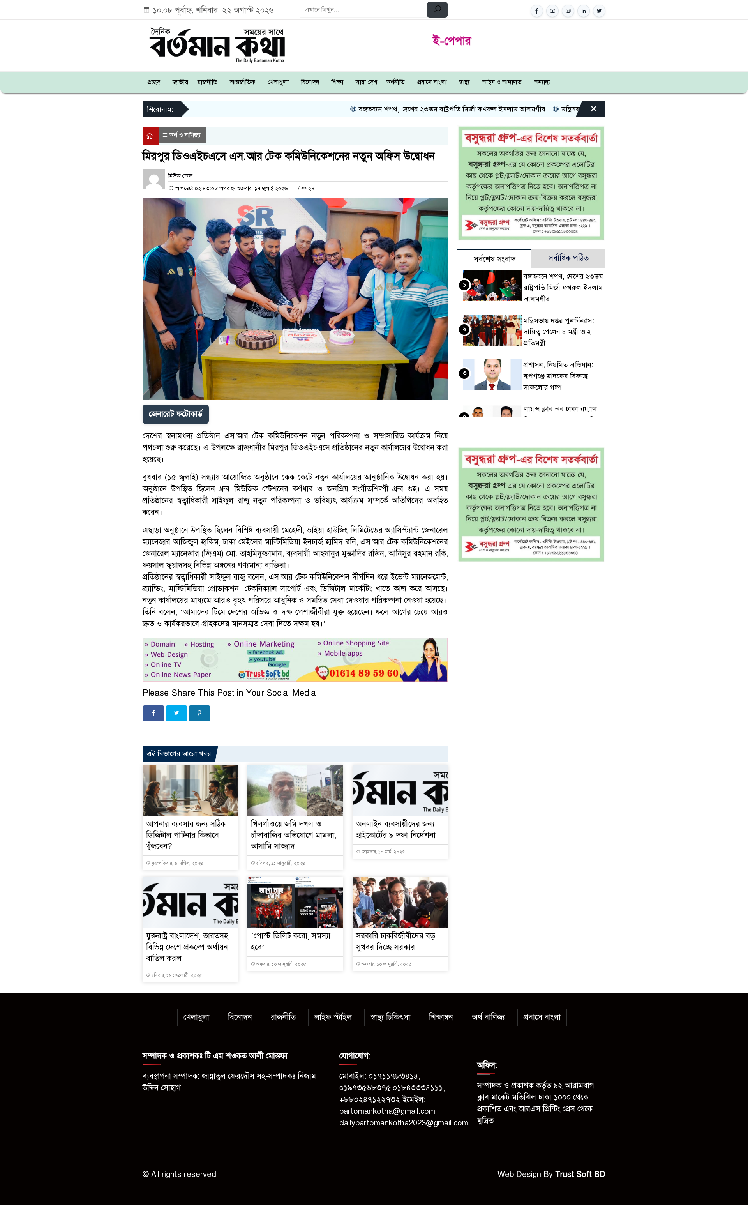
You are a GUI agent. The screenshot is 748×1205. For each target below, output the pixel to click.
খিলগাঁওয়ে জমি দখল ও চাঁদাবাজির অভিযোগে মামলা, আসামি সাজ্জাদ (293, 835)
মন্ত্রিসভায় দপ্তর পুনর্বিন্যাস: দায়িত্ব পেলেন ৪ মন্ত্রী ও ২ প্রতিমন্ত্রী (559, 332)
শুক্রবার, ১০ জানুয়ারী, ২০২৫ (280, 964)
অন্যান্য (542, 82)
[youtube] (552, 11)
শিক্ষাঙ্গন (441, 1017)
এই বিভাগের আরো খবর (178, 753)
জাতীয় (180, 82)
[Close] (586, 111)
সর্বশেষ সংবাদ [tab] (494, 259)
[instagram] (568, 11)
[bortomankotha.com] (217, 44)
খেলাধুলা (278, 82)
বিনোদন (310, 82)
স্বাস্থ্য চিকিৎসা (390, 1017)
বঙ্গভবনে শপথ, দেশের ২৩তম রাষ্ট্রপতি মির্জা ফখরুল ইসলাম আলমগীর (395, 109)
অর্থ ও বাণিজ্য (185, 135)
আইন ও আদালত (502, 82)
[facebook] (537, 11)
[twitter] (599, 11)
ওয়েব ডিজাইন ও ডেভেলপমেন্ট (216, 732)
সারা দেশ (366, 82)
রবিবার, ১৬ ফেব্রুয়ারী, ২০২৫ (176, 975)
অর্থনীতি (395, 82)
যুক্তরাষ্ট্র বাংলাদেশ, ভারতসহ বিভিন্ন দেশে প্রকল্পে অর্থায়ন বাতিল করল (187, 947)
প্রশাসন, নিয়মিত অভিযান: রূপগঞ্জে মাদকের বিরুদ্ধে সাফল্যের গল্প (558, 376)
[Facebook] (153, 713)
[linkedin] (583, 11)
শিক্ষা (337, 82)
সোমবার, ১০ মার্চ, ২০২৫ (382, 852)
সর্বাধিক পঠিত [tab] (569, 258)
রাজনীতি (207, 82)
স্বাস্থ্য (464, 82)
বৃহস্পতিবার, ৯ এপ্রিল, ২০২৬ (176, 863)
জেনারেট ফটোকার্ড (176, 414)
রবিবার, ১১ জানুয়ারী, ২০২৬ (280, 863)
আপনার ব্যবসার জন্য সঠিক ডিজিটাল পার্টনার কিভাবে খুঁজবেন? (186, 835)
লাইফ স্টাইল (333, 1017)
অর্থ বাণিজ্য (488, 1017)
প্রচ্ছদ (154, 82)
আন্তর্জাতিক (242, 82)
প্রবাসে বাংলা (431, 82)
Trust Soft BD (580, 1174)
